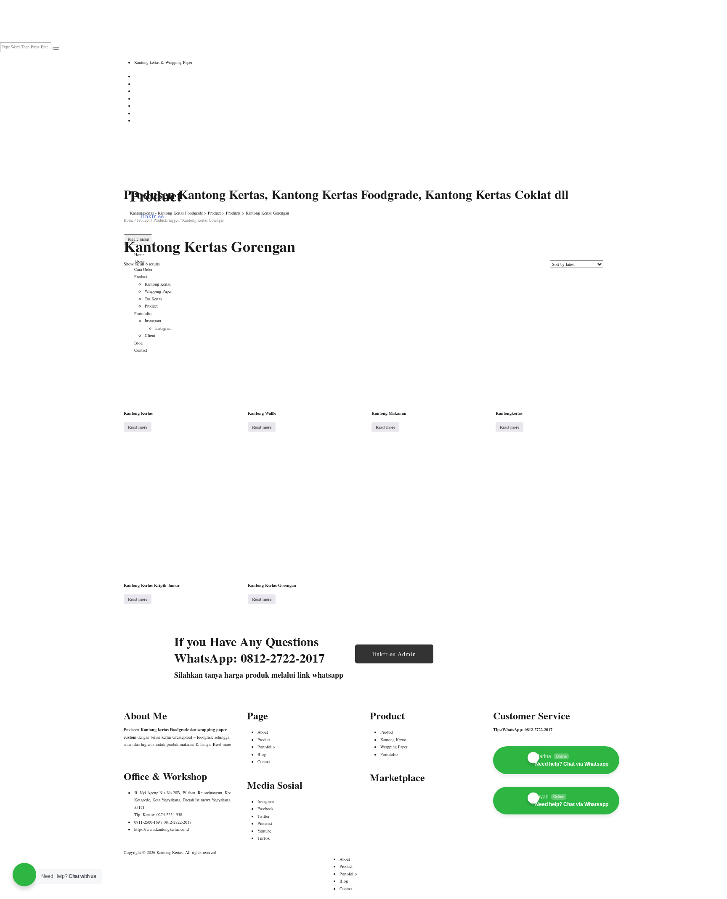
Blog (261, 754)
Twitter (263, 816)
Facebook (265, 808)
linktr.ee (152, 216)
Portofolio (266, 747)
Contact (264, 761)
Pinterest (264, 823)
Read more (137, 427)
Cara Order (143, 269)
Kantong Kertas (393, 740)
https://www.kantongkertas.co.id (161, 829)
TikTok (263, 838)
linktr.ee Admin (394, 654)
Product (264, 740)
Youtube (264, 831)
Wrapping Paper (393, 747)
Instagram (265, 801)
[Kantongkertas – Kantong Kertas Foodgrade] (166, 151)
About (139, 262)
